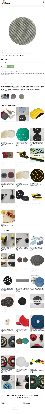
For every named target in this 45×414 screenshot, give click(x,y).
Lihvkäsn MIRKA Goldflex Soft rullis (7, 225)
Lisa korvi (10, 66)
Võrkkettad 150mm (29, 53)
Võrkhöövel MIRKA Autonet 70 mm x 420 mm (22, 290)
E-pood (6, 53)
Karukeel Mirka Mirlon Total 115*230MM (5, 164)
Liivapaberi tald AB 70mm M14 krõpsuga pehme (35, 351)
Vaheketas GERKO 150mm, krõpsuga (7, 289)
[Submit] (43, 6)
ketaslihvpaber (14, 73)
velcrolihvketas (41, 73)
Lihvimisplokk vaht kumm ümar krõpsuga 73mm (6, 249)
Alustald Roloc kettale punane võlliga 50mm (22, 249)
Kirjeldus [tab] (3, 81)
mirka (36, 73)
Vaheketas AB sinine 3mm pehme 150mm (21, 123)
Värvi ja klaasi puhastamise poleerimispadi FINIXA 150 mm (21, 310)
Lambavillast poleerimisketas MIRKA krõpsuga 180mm (7, 144)
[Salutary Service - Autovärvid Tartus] (6, 2)
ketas (11, 73)
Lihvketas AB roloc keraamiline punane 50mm (7, 185)
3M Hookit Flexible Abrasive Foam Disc (37, 289)
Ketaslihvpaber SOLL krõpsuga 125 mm (7, 330)
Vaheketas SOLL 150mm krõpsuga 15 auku (22, 205)
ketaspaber (19, 73)
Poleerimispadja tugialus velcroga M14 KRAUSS (37, 371)
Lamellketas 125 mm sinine (35, 391)
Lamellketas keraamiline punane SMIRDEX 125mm (6, 371)
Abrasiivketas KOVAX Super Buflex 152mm (36, 249)
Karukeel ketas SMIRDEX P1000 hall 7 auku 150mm (36, 310)
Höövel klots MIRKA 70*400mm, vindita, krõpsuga (36, 164)
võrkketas (2, 74)
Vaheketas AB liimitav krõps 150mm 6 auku (36, 144)
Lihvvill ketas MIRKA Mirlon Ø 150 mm (22, 269)
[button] (43, 2)
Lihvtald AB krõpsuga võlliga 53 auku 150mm (7, 269)
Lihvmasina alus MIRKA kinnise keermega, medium (35, 185)
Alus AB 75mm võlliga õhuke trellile (22, 391)
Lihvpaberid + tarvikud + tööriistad (16, 53)
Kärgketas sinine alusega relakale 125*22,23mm (6, 351)
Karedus (2, 62)
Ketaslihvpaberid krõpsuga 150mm (10, 71)
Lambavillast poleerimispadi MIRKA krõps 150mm (22, 185)
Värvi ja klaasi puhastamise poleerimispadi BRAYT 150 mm (35, 269)
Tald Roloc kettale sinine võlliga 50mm (7, 204)
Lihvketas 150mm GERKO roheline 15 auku (22, 144)
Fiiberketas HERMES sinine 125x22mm (37, 330)
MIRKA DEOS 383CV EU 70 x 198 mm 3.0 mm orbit (22, 164)
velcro (38, 73)
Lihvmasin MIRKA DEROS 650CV (36, 204)
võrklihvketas (6, 74)
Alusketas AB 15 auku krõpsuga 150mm (7, 391)
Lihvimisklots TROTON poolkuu (21, 330)
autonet (8, 73)
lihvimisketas (23, 73)
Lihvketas (27, 73)
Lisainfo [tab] (7, 81)
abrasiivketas (5, 73)
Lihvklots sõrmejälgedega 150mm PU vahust (36, 123)
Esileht (2, 53)
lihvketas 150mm (31, 73)
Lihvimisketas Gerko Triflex (20, 370)
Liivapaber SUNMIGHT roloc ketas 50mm (21, 351)
